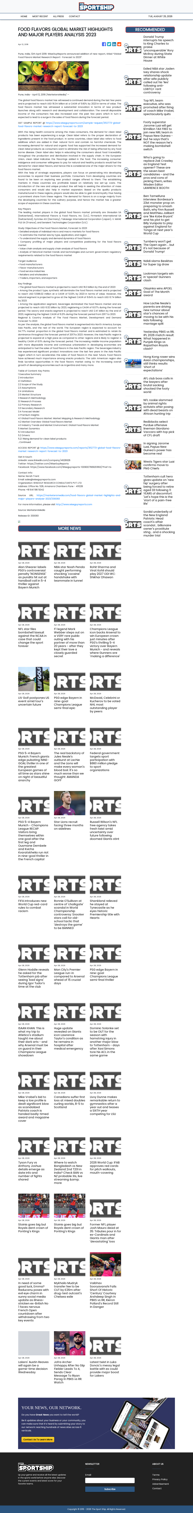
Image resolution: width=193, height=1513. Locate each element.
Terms (156, 1474)
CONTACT (74, 16)
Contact (157, 1488)
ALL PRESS (58, 16)
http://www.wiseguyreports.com (74, 504)
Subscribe (109, 1489)
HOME (24, 16)
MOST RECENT (40, 16)
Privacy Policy (160, 1479)
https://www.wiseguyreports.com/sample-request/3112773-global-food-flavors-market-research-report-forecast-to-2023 (69, 124)
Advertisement (160, 1484)
